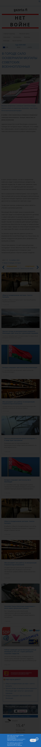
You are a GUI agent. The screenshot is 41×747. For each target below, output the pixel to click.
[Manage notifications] (37, 738)
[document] (20, 373)
